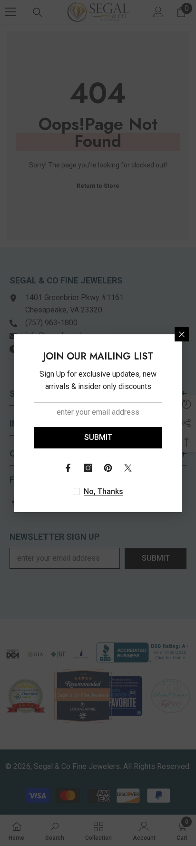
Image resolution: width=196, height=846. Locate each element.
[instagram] (88, 468)
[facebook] (68, 468)
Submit (98, 437)
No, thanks (103, 491)
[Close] (182, 334)
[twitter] (128, 468)
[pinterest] (108, 468)
